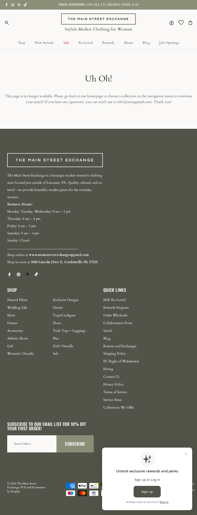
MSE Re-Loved (114, 300)
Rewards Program (116, 307)
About (128, 42)
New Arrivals (44, 42)
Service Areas (112, 400)
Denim (58, 307)
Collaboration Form (117, 323)
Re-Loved (85, 42)
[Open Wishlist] (181, 23)
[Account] (170, 22)
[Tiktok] (25, 5)
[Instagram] (13, 5)
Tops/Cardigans (64, 315)
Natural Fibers (17, 300)
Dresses (12, 323)
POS (23, 487)
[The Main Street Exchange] (98, 22)
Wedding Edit (17, 307)
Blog (146, 42)
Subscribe (75, 444)
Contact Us (111, 376)
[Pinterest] (19, 5)
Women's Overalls (20, 353)
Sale (66, 42)
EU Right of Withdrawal (121, 361)
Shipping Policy (114, 353)
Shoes (57, 323)
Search (107, 330)
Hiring (108, 369)
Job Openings (169, 42)
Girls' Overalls (63, 346)
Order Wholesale (115, 315)
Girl (10, 346)
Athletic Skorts (17, 338)
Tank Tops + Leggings (69, 330)
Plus (56, 338)
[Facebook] (6, 5)
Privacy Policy (113, 384)
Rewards (108, 42)
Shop (21, 42)
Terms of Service (115, 392)
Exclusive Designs (66, 300)
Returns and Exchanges (119, 346)
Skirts (11, 315)
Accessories (15, 330)
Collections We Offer (118, 407)
